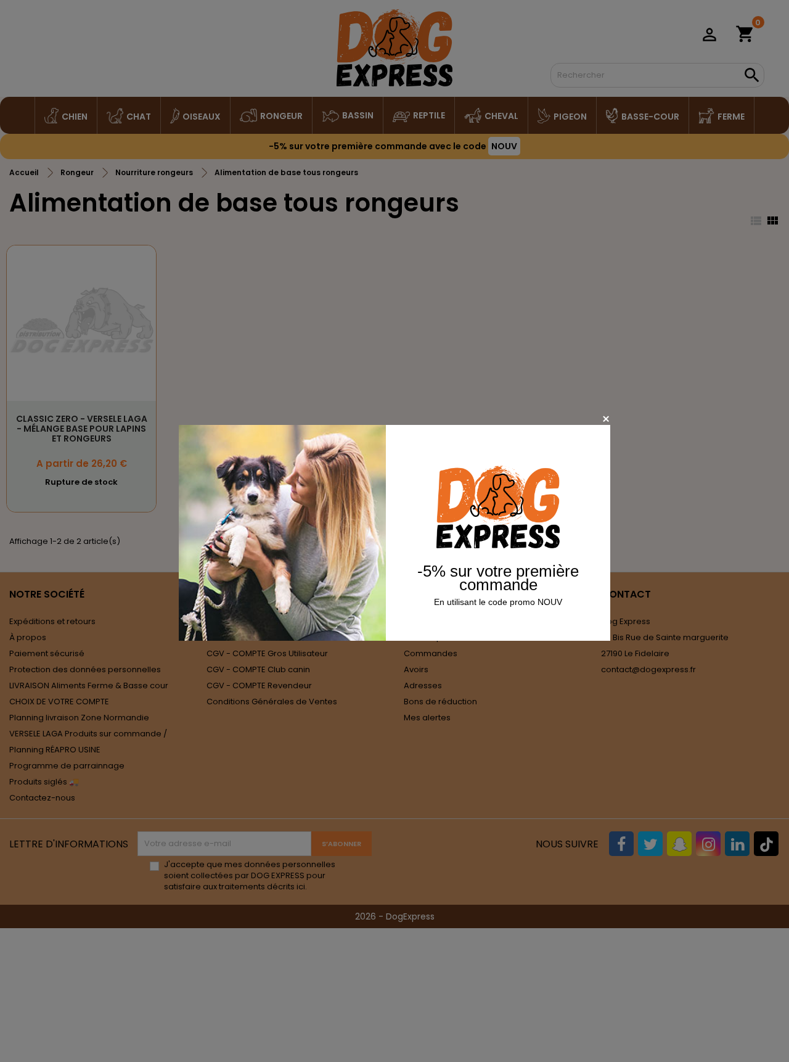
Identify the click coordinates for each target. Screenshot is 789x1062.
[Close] (605, 418)
